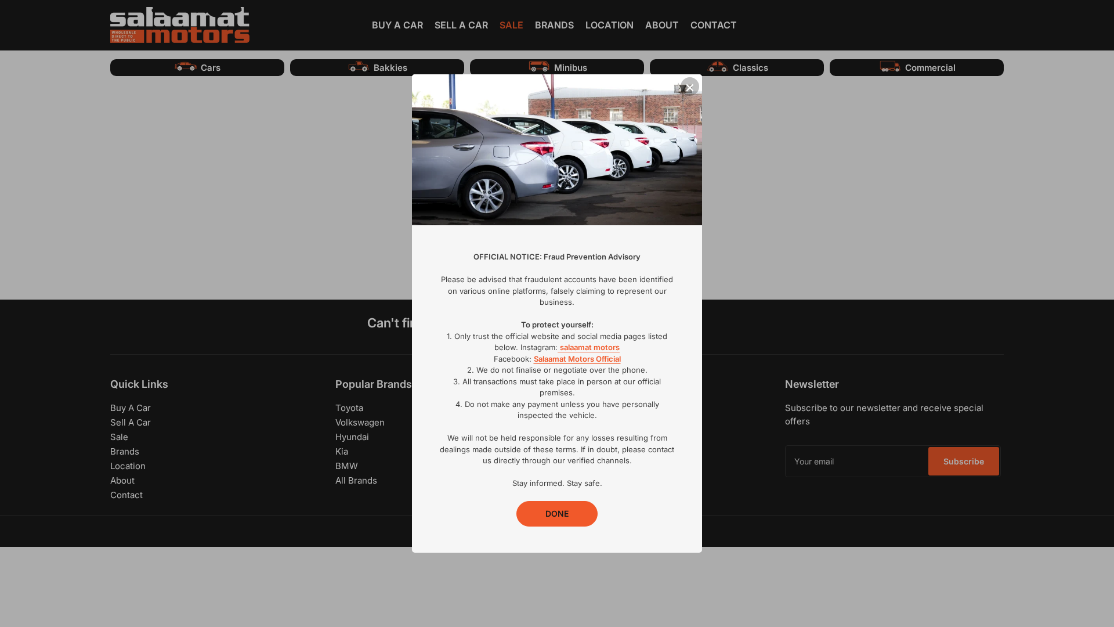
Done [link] (557, 513)
